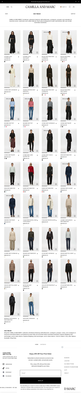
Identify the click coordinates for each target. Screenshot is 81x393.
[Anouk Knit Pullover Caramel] (61, 256)
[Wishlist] (70, 7)
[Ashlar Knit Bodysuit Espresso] (42, 288)
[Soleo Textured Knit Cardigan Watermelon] (45, 61)
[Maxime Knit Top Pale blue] (4, 126)
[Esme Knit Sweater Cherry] (23, 191)
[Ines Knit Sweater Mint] (62, 158)
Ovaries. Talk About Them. (66, 363)
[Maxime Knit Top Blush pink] (6, 126)
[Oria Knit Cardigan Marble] (23, 322)
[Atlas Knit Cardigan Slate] (42, 256)
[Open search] (11, 7)
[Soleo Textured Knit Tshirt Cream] (61, 61)
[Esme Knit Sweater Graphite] (25, 191)
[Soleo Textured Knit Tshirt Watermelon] (64, 61)
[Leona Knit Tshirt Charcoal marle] (61, 126)
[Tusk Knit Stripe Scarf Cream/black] (42, 223)
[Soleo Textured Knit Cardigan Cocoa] (42, 61)
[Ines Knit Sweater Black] (61, 158)
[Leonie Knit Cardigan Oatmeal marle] (4, 256)
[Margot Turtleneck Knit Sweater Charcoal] (4, 323)
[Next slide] (19, 42)
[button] (73, 13)
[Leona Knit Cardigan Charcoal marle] (4, 93)
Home (36, 344)
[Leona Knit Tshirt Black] (62, 126)
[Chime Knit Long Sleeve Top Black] (23, 160)
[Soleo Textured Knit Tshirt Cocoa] (62, 61)
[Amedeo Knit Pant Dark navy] (4, 223)
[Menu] (7, 7)
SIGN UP (40, 380)
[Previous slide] (6, 42)
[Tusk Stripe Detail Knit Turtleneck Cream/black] (23, 225)
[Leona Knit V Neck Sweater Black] (42, 160)
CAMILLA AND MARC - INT (7, 387)
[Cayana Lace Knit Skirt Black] (23, 61)
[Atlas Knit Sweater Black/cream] (61, 288)
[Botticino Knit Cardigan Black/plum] (23, 290)
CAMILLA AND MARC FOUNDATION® (68, 367)
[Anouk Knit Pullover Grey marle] (62, 256)
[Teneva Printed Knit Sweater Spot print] (23, 94)
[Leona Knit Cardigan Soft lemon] (6, 93)
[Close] (76, 2)
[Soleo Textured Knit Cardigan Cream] (43, 61)
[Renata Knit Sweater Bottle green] (23, 256)
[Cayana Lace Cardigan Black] (4, 61)
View (6, 13)
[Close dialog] (62, 347)
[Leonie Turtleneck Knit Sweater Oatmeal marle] (61, 225)
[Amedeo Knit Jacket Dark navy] (61, 191)
